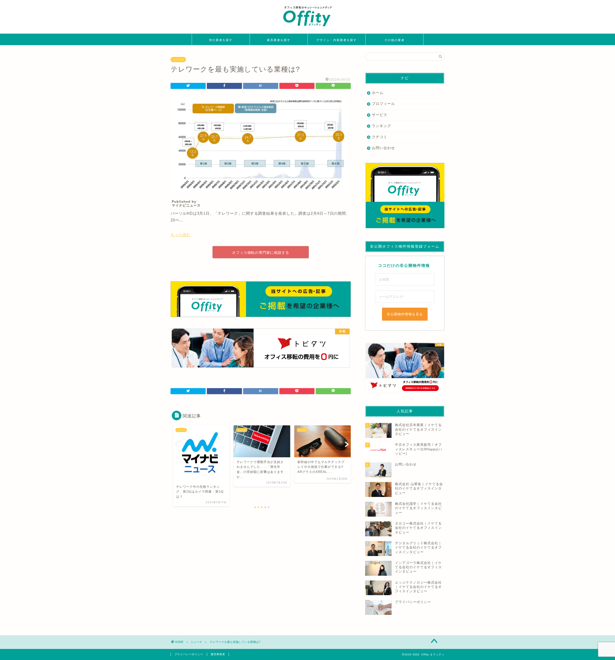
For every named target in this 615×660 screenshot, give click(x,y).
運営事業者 (218, 654)
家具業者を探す (278, 40)
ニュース (178, 59)
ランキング (381, 126)
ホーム (377, 93)
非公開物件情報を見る (405, 314)
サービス (379, 115)
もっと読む (181, 235)
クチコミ (379, 137)
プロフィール (383, 104)
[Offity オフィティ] (307, 28)
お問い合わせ (383, 148)
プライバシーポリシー (188, 654)
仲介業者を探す (221, 40)
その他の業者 (394, 40)
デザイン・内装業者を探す (336, 40)
